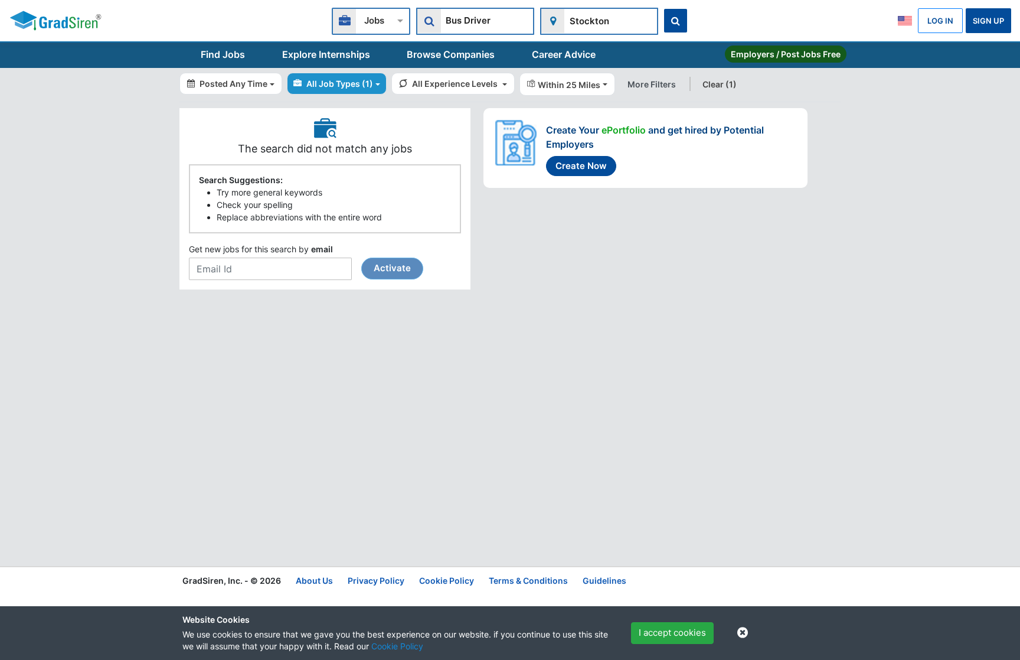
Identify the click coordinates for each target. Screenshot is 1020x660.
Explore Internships (326, 54)
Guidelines (604, 581)
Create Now (581, 165)
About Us (314, 581)
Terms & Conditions (528, 581)
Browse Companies (451, 54)
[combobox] (371, 20)
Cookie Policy (397, 646)
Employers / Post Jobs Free (786, 54)
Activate (392, 268)
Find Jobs (223, 54)
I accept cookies (672, 632)
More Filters (651, 84)
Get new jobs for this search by (300, 259)
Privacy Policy (376, 581)
